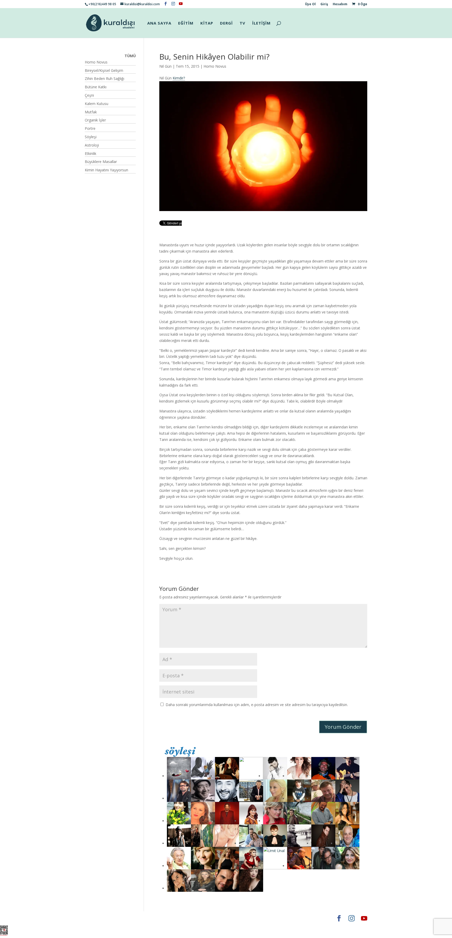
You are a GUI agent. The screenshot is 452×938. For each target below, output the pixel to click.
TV (242, 23)
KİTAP (206, 23)
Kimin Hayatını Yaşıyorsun (106, 169)
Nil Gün (165, 66)
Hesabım (340, 4)
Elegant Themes (100, 918)
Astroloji (92, 145)
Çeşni (89, 95)
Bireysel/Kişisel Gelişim (104, 70)
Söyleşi (91, 136)
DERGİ (226, 23)
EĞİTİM (186, 23)
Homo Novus (215, 66)
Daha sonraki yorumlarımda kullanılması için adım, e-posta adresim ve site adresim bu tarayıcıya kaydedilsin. (257, 704)
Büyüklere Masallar (101, 161)
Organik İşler (95, 120)
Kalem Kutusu (96, 103)
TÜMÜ (130, 55)
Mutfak (91, 111)
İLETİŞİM (261, 23)
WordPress (167, 918)
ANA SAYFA (159, 23)
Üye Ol (310, 4)
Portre (90, 128)
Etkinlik (90, 153)
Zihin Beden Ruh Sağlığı (104, 78)
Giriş (324, 4)
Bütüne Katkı (95, 86)
